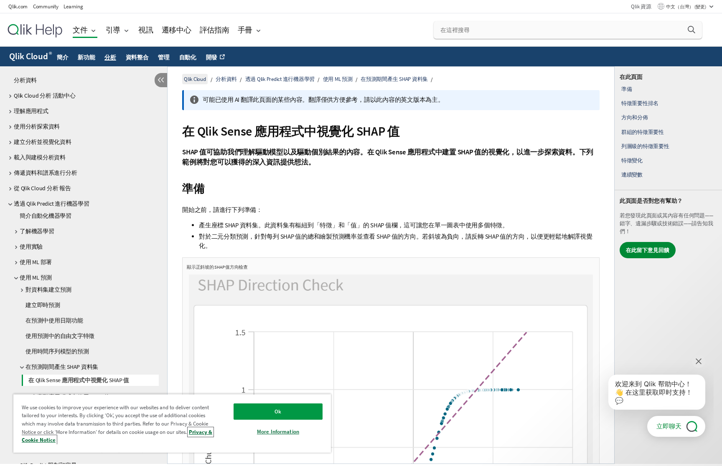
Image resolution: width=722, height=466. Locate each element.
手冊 (245, 30)
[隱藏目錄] (161, 80)
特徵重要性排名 (639, 103)
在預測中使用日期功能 (54, 320)
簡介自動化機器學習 (45, 215)
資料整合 (137, 57)
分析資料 (25, 80)
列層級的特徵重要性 (645, 146)
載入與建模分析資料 (40, 157)
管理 (164, 57)
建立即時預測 (42, 305)
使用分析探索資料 (37, 126)
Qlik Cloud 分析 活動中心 (45, 95)
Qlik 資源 (641, 6)
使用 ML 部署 (36, 262)
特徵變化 (632, 160)
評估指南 (214, 30)
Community (45, 6)
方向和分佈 (634, 117)
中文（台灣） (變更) (686, 7)
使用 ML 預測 (36, 277)
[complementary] (668, 265)
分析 (110, 57)
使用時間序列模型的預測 (57, 351)
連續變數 (632, 174)
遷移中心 (176, 30)
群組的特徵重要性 (642, 132)
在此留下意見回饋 (647, 250)
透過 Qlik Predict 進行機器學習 (51, 203)
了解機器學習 (37, 231)
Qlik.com (18, 6)
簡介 (63, 57)
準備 (626, 89)
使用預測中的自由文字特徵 (59, 336)
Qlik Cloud (30, 56)
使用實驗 (31, 246)
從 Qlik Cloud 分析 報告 (42, 188)
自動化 (187, 57)
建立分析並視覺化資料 (42, 142)
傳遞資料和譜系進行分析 (45, 172)
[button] (691, 29)
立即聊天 (668, 426)
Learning (73, 6)
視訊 (145, 30)
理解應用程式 (31, 111)
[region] (172, 423)
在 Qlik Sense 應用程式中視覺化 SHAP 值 (78, 380)
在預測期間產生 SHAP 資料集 (61, 366)
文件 (80, 30)
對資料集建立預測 (48, 289)
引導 (113, 30)
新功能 (86, 57)
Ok (278, 411)
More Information (278, 431)
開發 (212, 57)
